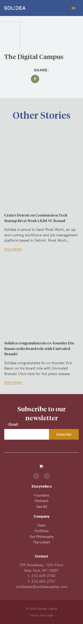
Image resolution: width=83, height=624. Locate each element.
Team (41, 525)
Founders (41, 495)
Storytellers (41, 486)
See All (41, 506)
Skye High (46, 615)
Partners (41, 501)
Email (13, 424)
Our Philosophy (42, 536)
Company (42, 516)
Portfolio (41, 531)
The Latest (41, 542)
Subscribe (64, 434)
